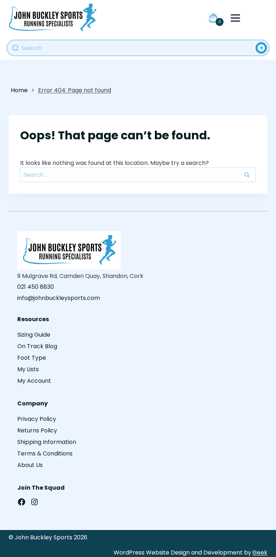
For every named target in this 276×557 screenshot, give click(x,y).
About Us (30, 465)
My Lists (28, 369)
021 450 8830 (35, 287)
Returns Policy (37, 430)
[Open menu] (234, 17)
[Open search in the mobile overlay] (138, 48)
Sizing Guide (33, 335)
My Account (34, 381)
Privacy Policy (36, 419)
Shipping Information (46, 442)
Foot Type (31, 358)
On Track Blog (37, 346)
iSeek (260, 552)
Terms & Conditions (45, 453)
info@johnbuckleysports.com (58, 298)
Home (19, 90)
